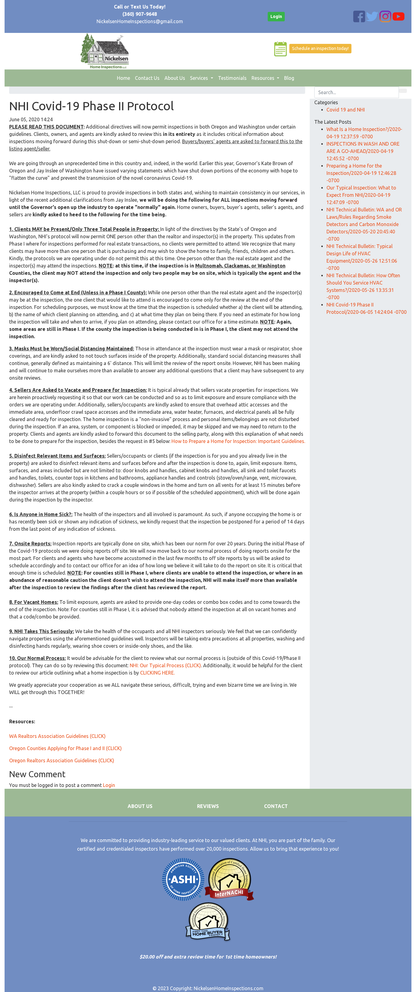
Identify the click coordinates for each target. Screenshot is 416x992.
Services (199, 78)
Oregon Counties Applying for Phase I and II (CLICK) (65, 748)
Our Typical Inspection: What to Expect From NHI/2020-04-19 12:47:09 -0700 (361, 195)
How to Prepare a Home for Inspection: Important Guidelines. (238, 441)
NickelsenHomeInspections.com (228, 988)
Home (124, 78)
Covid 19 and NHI (345, 109)
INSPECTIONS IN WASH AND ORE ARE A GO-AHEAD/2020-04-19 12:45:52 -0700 (363, 151)
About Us (174, 78)
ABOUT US (140, 806)
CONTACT (276, 806)
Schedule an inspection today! (320, 48)
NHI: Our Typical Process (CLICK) (165, 665)
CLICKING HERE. (157, 672)
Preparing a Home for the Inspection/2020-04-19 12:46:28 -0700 (361, 173)
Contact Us (147, 78)
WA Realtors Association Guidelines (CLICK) (57, 736)
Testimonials (232, 78)
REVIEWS (208, 806)
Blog (289, 78)
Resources (264, 78)
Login (276, 16)
